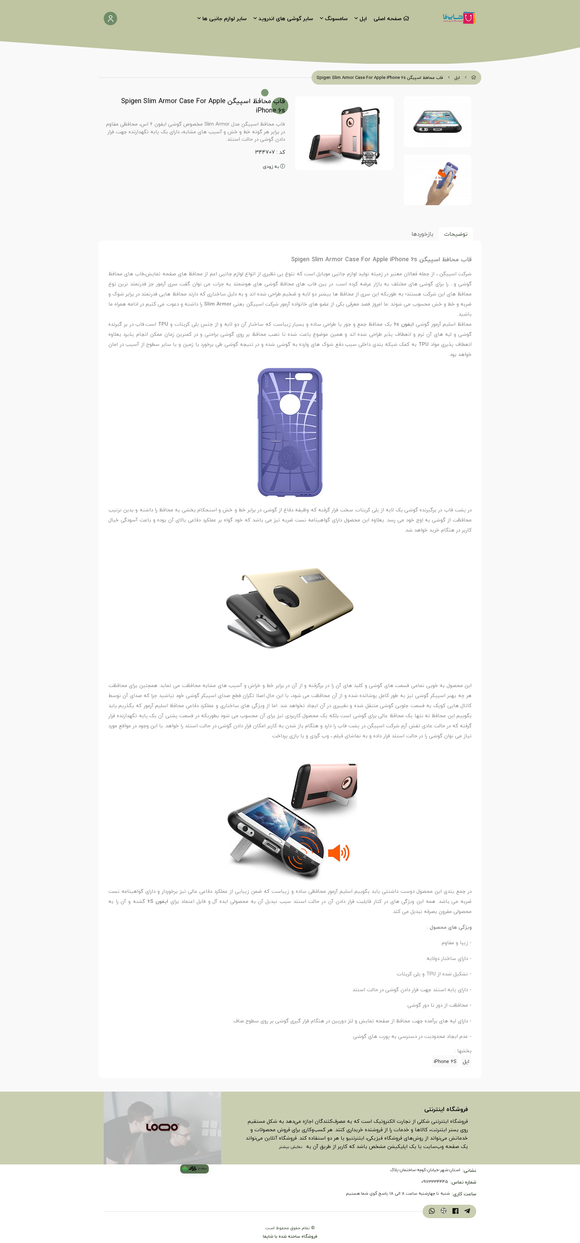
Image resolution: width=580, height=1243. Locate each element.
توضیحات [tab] (456, 234)
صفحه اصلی (387, 18)
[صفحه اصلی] (473, 77)
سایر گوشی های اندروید (285, 18)
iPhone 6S (445, 1061)
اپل (363, 18)
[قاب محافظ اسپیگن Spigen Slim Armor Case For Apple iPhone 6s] (162, 1128)
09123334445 (434, 1182)
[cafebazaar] (194, 1168)
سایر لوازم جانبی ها (224, 18)
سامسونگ (336, 18)
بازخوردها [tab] (422, 234)
